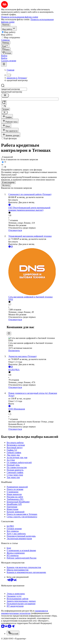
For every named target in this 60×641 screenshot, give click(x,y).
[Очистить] (5, 95)
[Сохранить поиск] (4, 102)
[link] (6, 49)
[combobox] (14, 89)
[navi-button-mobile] (4, 64)
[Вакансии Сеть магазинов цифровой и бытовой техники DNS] (32, 272)
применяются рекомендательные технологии (24, 612)
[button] (4, 56)
